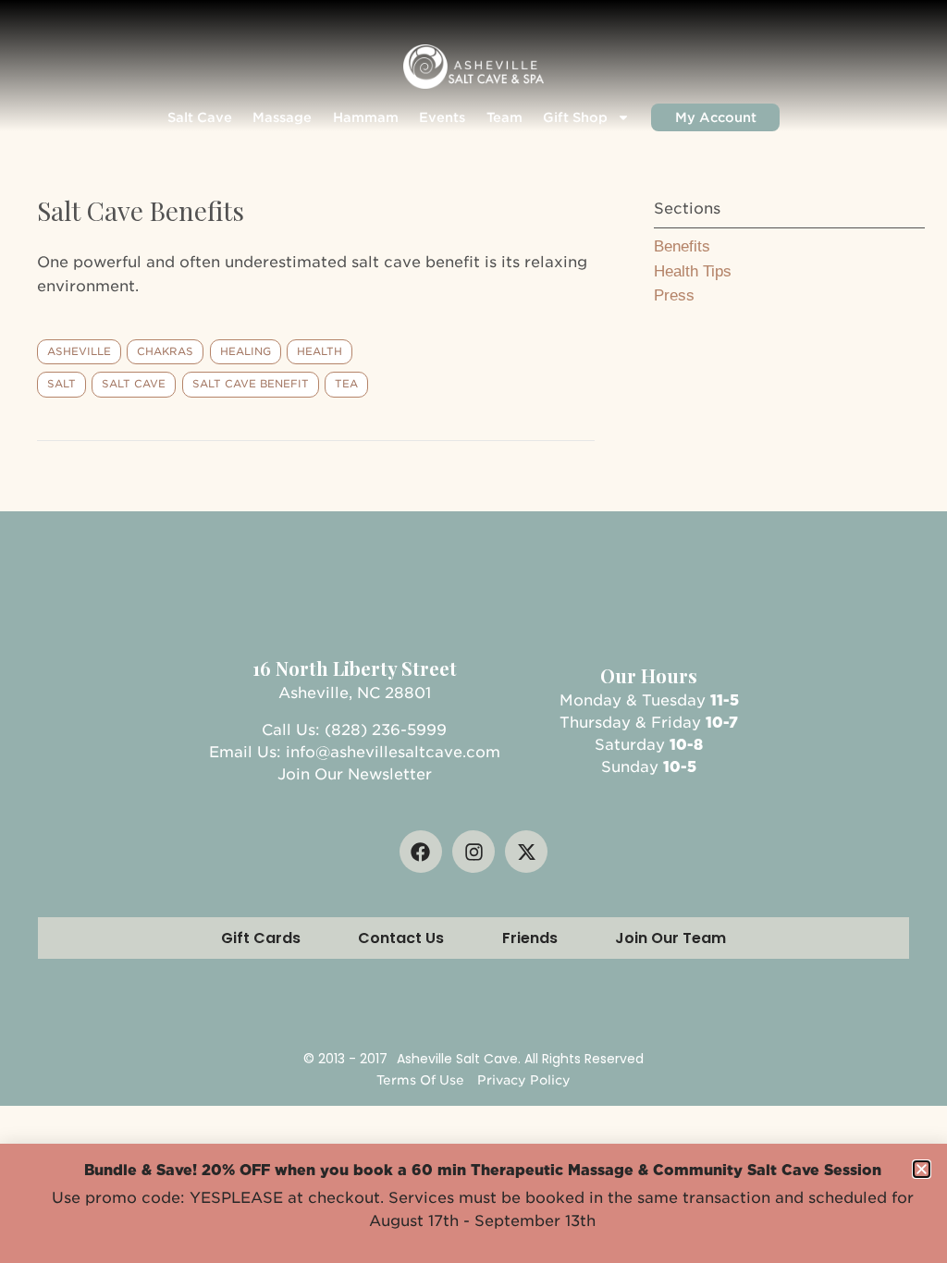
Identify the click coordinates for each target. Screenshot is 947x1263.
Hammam (366, 117)
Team (504, 117)
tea (346, 383)
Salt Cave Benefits (140, 210)
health (319, 351)
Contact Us (401, 938)
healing (245, 351)
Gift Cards (261, 938)
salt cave (134, 383)
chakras (165, 351)
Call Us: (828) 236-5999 (354, 730)
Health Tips (693, 271)
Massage (282, 117)
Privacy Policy (524, 1080)
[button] (922, 1169)
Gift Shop (575, 117)
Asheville (79, 351)
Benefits (682, 246)
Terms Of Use (420, 1080)
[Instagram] (473, 851)
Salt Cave (199, 117)
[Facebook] (421, 851)
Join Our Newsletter (354, 774)
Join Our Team (670, 938)
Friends (530, 938)
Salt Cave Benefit (250, 383)
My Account (715, 117)
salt (61, 383)
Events (442, 117)
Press (674, 295)
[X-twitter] (526, 851)
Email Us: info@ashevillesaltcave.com (354, 752)
